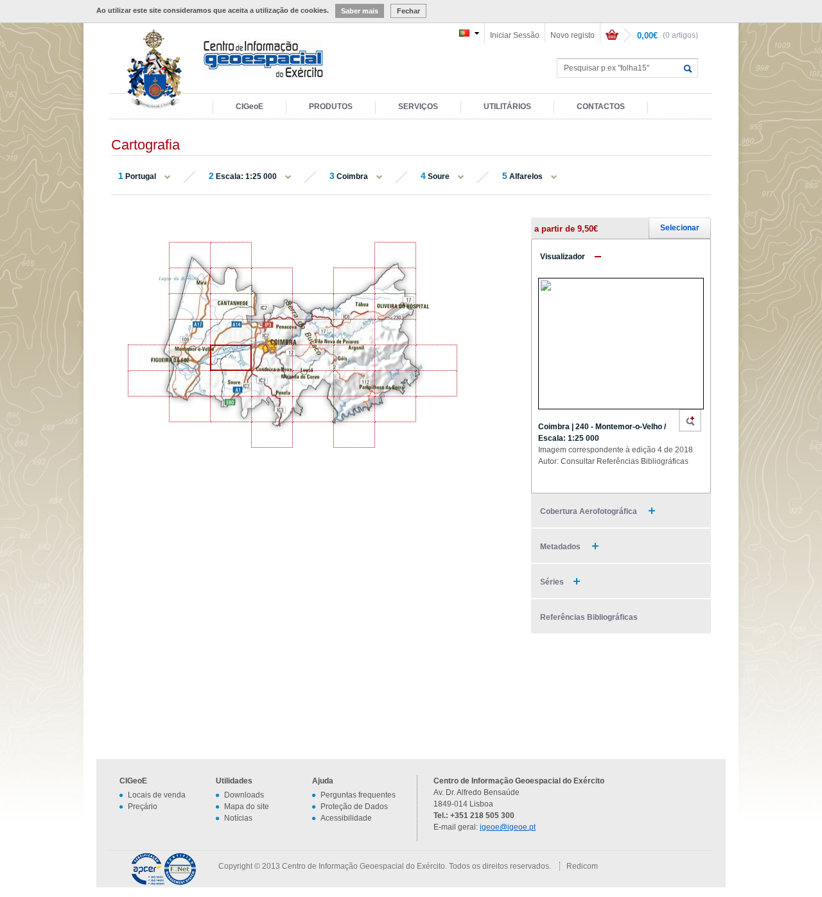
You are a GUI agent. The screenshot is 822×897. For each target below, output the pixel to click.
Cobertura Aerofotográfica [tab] (589, 511)
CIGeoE (249, 106)
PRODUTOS (331, 106)
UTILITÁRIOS (507, 106)
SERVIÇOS (418, 106)
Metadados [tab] (561, 546)
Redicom (582, 866)
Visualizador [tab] (562, 256)
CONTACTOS (601, 106)
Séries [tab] (552, 581)
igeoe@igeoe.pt (508, 827)
